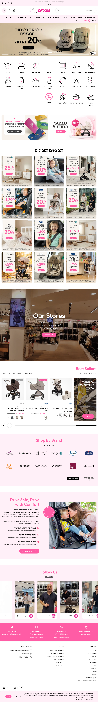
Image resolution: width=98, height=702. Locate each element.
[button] (56, 52)
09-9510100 (59, 634)
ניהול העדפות (17, 696)
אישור (8, 696)
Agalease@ (49, 577)
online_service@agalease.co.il (11, 634)
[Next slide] (39, 52)
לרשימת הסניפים (86, 634)
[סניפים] (14, 10)
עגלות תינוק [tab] (29, 374)
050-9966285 (59, 637)
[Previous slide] (59, 52)
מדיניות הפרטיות (80, 699)
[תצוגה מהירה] (52, 382)
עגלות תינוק (69, 406)
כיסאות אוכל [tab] (6, 374)
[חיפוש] (58, 10)
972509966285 (24, 657)
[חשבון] (9, 10)
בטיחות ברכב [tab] (17, 374)
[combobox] (75, 10)
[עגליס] (73, 127)
